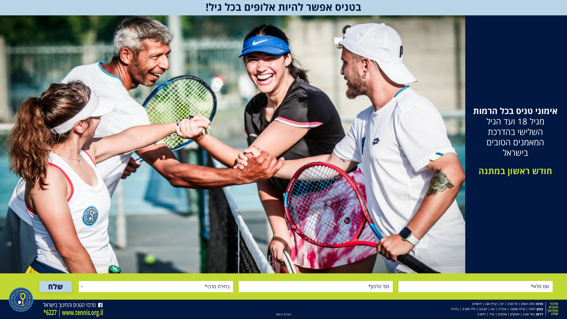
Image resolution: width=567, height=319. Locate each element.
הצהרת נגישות (283, 314)
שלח (55, 286)
